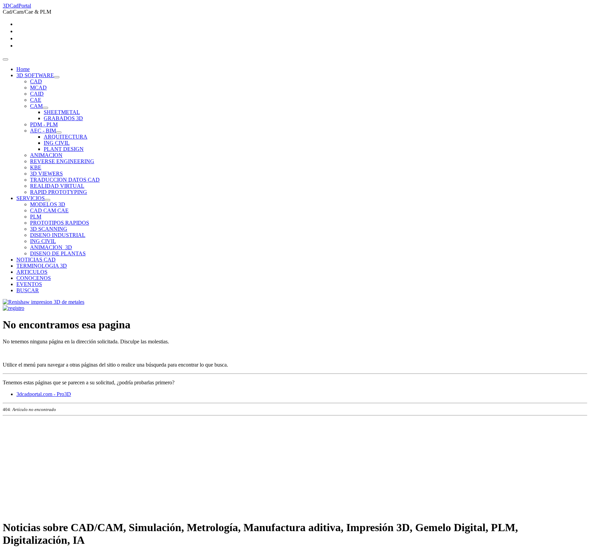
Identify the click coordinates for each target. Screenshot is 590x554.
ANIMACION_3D (51, 247)
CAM (36, 106)
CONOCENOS (33, 278)
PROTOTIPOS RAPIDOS (59, 223)
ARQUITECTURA (65, 137)
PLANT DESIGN (64, 149)
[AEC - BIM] (58, 132)
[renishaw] (43, 302)
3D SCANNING (48, 229)
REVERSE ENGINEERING (62, 161)
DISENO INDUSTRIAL (57, 235)
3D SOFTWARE (35, 75)
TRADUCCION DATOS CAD (65, 180)
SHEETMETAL (62, 112)
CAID (37, 94)
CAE (35, 100)
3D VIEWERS (46, 173)
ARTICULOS (31, 272)
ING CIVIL (57, 143)
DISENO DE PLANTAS (58, 253)
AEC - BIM (43, 130)
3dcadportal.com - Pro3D (43, 394)
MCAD (38, 87)
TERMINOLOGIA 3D (41, 266)
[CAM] (45, 108)
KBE (35, 167)
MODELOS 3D (47, 204)
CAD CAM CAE (49, 210)
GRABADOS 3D (63, 118)
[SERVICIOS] (47, 200)
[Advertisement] (207, 466)
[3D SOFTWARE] (56, 77)
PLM (35, 216)
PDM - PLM (44, 124)
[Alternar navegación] (5, 59)
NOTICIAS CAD (36, 259)
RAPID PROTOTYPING (58, 192)
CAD (36, 81)
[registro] (13, 308)
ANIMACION (46, 155)
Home (23, 69)
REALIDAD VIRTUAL (57, 186)
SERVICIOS (30, 198)
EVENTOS (29, 284)
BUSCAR (27, 290)
